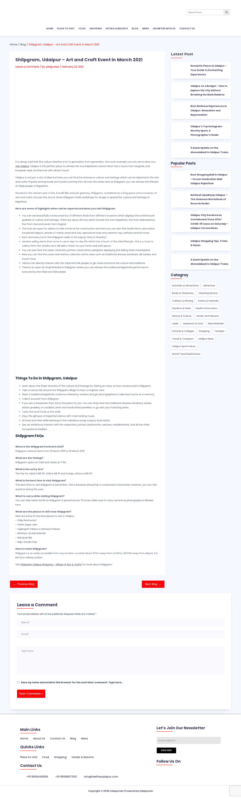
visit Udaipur (22, 166)
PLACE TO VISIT (66, 28)
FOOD (82, 28)
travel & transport (182, 338)
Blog (73, 738)
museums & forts (193, 323)
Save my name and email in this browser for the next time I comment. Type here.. (72, 682)
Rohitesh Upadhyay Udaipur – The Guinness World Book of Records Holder (209, 199)
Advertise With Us (164, 28)
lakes (175, 323)
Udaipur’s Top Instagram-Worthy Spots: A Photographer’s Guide (207, 131)
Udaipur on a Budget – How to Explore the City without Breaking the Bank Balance (209, 90)
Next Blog (153, 584)
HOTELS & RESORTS (117, 28)
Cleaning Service (208, 293)
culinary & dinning (182, 300)
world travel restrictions (186, 354)
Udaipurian (116, 791)
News (84, 738)
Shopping (60, 757)
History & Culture (181, 316)
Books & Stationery (183, 293)
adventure (209, 285)
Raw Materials (216, 323)
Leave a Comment (27, 67)
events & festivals (208, 300)
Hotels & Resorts (83, 757)
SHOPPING (96, 28)
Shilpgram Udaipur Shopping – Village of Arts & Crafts (51, 564)
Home (24, 738)
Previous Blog (23, 584)
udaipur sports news (183, 346)
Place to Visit (28, 757)
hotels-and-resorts (207, 316)
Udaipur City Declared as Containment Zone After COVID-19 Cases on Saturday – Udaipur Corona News (209, 221)
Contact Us (187, 28)
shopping (204, 331)
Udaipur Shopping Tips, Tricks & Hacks (209, 243)
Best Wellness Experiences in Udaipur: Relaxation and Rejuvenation (209, 110)
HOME (49, 28)
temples (219, 331)
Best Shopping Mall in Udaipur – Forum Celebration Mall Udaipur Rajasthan (209, 179)
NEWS (145, 28)
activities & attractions (185, 285)
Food (45, 757)
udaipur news (206, 338)
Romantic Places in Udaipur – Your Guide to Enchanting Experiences (209, 70)
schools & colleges (183, 331)
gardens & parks (181, 308)
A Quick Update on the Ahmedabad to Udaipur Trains (209, 150)
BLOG (135, 28)
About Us (39, 738)
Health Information (206, 308)
